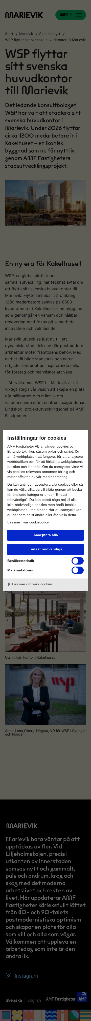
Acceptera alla (45, 535)
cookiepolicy (39, 522)
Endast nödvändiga (45, 549)
